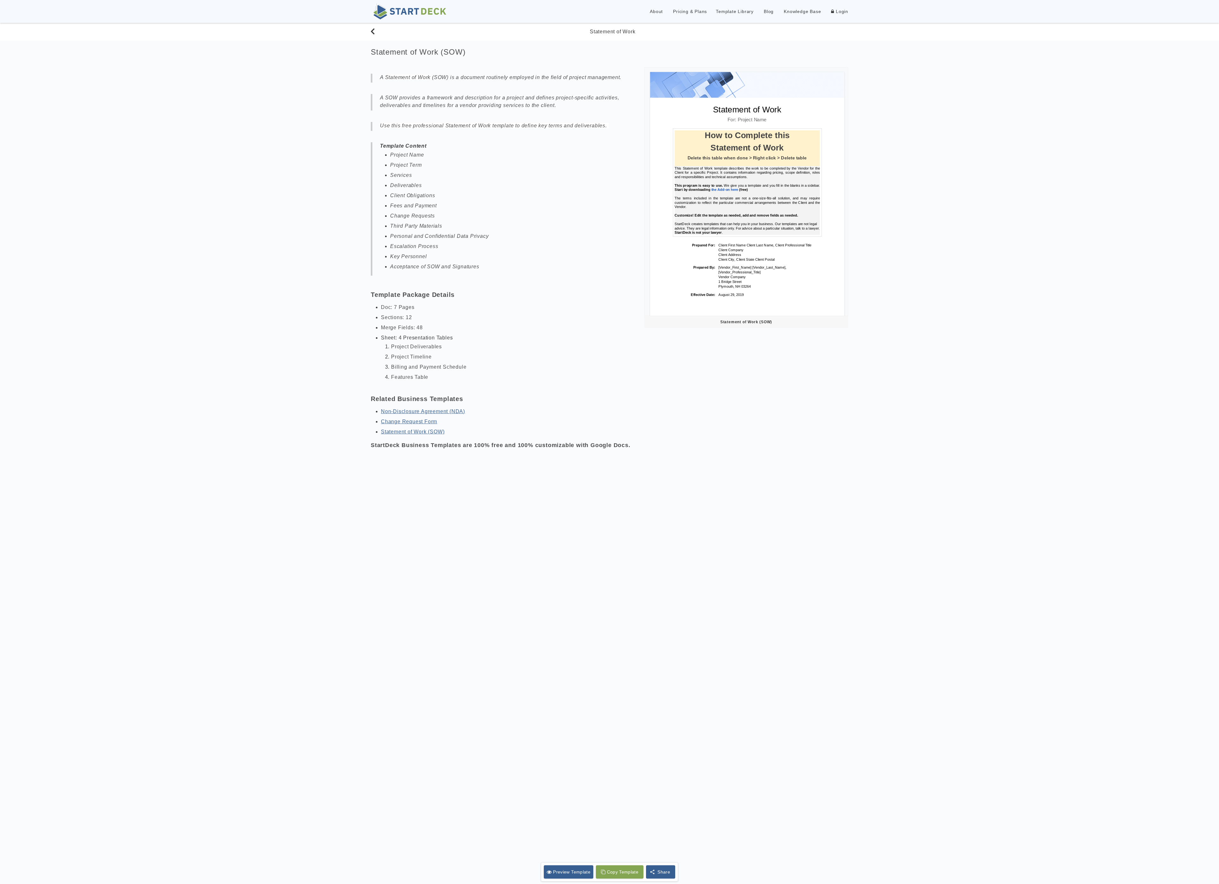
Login (841, 11)
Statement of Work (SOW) (412, 431)
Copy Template (623, 871)
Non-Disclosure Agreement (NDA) (423, 411)
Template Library (735, 11)
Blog (769, 11)
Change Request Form (409, 421)
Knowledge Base (802, 11)
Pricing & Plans (690, 11)
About (656, 11)
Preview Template (571, 871)
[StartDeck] (409, 11)
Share (663, 871)
